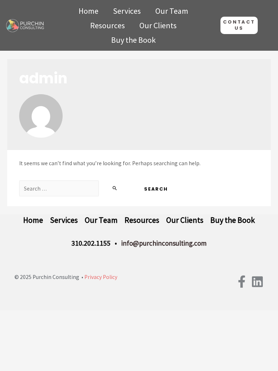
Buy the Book (133, 40)
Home (88, 11)
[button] (239, 25)
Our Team (171, 11)
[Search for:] (75, 188)
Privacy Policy (100, 277)
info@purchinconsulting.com (164, 243)
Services (127, 11)
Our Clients (158, 25)
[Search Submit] (115, 188)
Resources (107, 25)
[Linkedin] (257, 281)
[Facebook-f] (241, 281)
